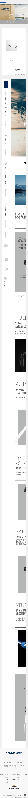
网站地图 (25, 797)
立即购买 (23, 14)
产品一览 (6, 774)
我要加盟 (21, 4)
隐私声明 (12, 797)
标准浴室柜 (5, 266)
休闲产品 (5, 251)
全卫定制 (9, 4)
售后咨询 (6, 779)
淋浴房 (4, 283)
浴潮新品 (3, 4)
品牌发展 (18, 774)
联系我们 (3, 9)
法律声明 (16, 797)
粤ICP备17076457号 (19, 795)
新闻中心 (18, 777)
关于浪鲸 (15, 4)
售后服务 (18, 779)
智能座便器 (4, 252)
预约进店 (6, 777)
